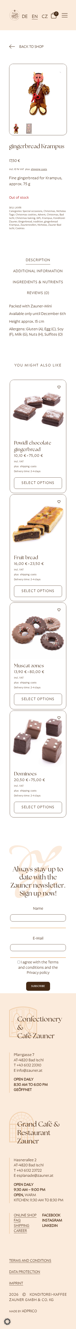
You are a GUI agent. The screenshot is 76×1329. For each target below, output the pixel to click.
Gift (38, 218)
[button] (53, 15)
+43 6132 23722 (29, 1171)
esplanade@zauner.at (35, 1176)
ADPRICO (29, 1311)
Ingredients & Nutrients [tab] (38, 282)
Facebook (51, 1215)
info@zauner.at (30, 1071)
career (20, 1231)
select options (38, 483)
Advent (42, 215)
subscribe (38, 986)
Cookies (20, 228)
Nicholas (61, 211)
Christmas (49, 211)
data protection (24, 1272)
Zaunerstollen (28, 225)
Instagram (52, 1221)
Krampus (47, 218)
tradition (38, 222)
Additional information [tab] (38, 271)
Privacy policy (38, 973)
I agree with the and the (38, 968)
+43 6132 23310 (29, 1065)
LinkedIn (50, 1226)
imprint (16, 1283)
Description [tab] (38, 260)
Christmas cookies (26, 215)
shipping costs (39, 169)
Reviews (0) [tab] (38, 293)
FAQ (17, 1221)
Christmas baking (25, 218)
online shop (25, 1215)
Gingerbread (25, 222)
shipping (21, 1226)
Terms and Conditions (30, 1261)
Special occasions (32, 211)
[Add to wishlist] (59, 387)
